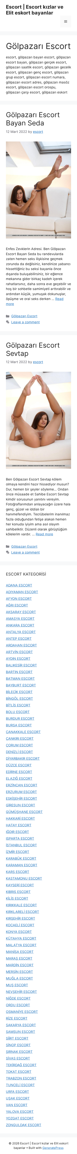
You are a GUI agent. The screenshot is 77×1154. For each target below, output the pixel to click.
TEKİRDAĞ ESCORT (21, 1065)
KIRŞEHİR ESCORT (20, 918)
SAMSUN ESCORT (20, 1032)
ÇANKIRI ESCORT (20, 739)
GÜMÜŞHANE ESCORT (24, 812)
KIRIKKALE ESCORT (21, 905)
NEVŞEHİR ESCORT (21, 992)
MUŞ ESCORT (17, 985)
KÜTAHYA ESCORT (21, 938)
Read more (44, 534)
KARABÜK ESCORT (21, 858)
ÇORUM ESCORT (19, 745)
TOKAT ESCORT (18, 1072)
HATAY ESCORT (18, 825)
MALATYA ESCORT (21, 945)
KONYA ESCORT (19, 932)
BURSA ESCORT (19, 725)
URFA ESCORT (17, 1092)
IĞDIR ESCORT (17, 832)
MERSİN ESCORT (19, 972)
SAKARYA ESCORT (21, 1025)
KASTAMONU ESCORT (24, 878)
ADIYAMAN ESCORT (22, 592)
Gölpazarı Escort (24, 316)
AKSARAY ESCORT (21, 612)
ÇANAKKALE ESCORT (23, 732)
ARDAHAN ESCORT (21, 645)
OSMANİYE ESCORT (22, 1012)
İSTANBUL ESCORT (21, 845)
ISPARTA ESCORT (20, 838)
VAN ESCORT (16, 1105)
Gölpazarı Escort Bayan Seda (33, 119)
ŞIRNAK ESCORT (19, 1052)
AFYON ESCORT (19, 599)
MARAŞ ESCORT (19, 958)
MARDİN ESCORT (20, 965)
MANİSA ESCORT (20, 952)
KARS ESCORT (17, 872)
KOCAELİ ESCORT (20, 925)
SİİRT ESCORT (17, 1038)
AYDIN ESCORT (18, 659)
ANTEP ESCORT (19, 639)
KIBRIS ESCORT (18, 892)
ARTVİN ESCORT (19, 652)
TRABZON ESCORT (21, 1078)
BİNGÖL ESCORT (19, 699)
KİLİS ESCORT (17, 898)
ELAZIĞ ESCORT (19, 779)
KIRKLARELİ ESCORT (22, 912)
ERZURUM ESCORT (21, 792)
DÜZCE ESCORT (19, 765)
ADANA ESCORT (19, 585)
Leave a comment (25, 322)
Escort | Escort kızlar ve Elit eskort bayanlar (34, 10)
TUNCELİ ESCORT (20, 1085)
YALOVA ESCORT (20, 1112)
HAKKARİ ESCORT (20, 818)
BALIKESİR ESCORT (21, 665)
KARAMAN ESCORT (21, 865)
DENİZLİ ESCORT (19, 752)
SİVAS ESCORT (18, 1058)
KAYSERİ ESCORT (20, 885)
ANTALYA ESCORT (21, 632)
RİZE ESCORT (16, 1018)
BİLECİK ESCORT (19, 692)
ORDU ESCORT (18, 1005)
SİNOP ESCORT (18, 1045)
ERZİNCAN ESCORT (21, 785)
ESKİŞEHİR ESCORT (21, 798)
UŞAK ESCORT (18, 1098)
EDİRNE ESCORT (19, 772)
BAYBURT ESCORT (21, 685)
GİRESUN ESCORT (20, 805)
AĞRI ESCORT (17, 605)
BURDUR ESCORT (20, 719)
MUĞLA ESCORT (19, 978)
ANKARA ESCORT (20, 625)
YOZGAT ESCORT (20, 1118)
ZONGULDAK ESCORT (23, 1125)
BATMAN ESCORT (20, 679)
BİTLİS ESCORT (18, 705)
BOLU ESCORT (18, 712)
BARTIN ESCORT (19, 672)
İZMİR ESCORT (17, 852)
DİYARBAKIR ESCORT (23, 759)
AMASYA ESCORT (20, 619)
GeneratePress (53, 1148)
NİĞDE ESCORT (18, 998)
